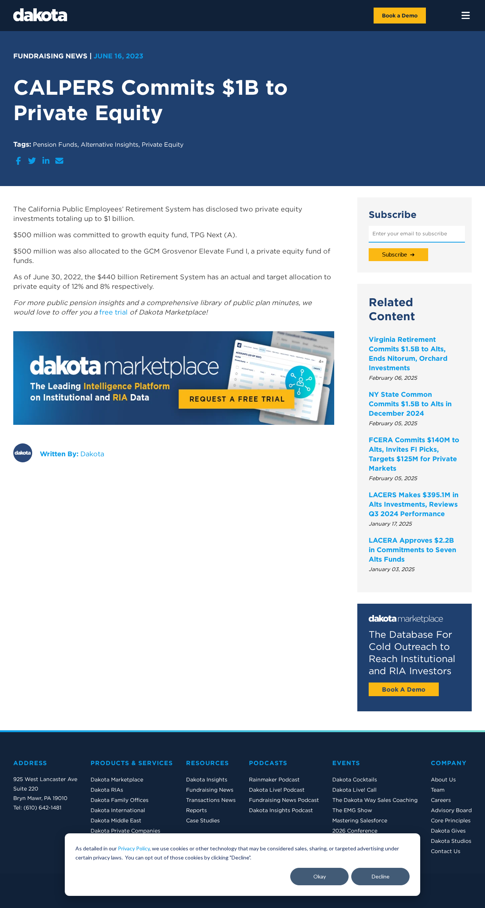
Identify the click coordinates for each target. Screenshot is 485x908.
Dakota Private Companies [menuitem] (125, 830)
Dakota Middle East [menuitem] (116, 820)
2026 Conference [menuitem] (354, 830)
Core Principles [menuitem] (451, 820)
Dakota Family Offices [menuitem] (120, 800)
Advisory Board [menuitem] (451, 810)
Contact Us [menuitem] (445, 851)
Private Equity (162, 144)
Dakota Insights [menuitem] (206, 779)
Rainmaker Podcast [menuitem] (274, 779)
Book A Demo (404, 689)
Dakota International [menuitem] (118, 810)
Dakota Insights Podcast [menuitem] (281, 810)
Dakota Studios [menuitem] (451, 841)
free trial (113, 312)
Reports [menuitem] (196, 810)
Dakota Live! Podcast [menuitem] (277, 789)
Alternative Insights (109, 144)
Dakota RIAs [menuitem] (107, 789)
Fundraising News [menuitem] (209, 789)
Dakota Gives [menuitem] (448, 830)
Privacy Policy (134, 848)
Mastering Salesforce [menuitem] (359, 820)
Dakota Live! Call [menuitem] (354, 789)
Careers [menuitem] (441, 800)
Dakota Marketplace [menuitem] (117, 779)
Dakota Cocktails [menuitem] (354, 779)
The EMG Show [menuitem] (352, 810)
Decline (381, 876)
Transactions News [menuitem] (211, 800)
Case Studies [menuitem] (203, 820)
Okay (319, 876)
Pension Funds (55, 144)
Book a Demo (400, 15)
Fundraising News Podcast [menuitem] (284, 800)
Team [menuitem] (437, 789)
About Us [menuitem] (443, 779)
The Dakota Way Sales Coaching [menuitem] (375, 800)
